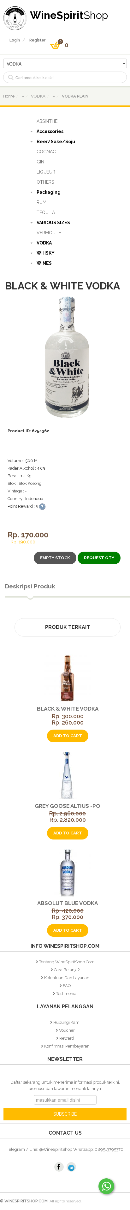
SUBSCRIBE (65, 1114)
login (14, 40)
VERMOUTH (49, 232)
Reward (66, 1038)
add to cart (67, 735)
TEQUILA (46, 212)
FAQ (67, 985)
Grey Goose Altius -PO (67, 806)
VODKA (44, 242)
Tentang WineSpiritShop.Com (67, 962)
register (37, 40)
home (9, 96)
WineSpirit (69, 15)
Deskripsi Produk (30, 586)
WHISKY (46, 253)
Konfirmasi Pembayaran (67, 1046)
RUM (41, 202)
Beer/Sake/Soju (56, 141)
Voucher (67, 1030)
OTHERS (45, 182)
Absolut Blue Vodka (67, 903)
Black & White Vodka (67, 709)
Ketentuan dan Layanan (66, 977)
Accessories (50, 131)
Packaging (49, 192)
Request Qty (99, 557)
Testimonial (67, 993)
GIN (40, 161)
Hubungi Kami (66, 1022)
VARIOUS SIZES (53, 222)
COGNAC (46, 151)
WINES (44, 263)
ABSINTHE (47, 121)
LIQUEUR (46, 171)
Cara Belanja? (67, 969)
